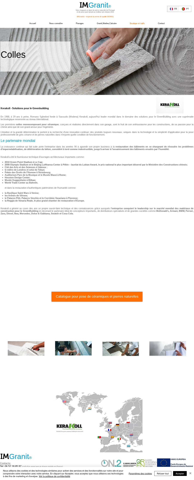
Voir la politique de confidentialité (54, 476)
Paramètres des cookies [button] (140, 473)
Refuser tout (163, 473)
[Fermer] (190, 473)
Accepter (180, 473)
